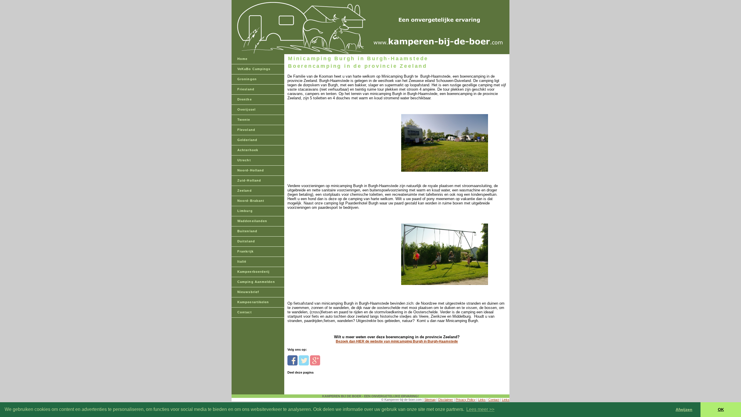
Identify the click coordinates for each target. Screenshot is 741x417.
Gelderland (247, 140)
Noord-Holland (250, 170)
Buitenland (247, 231)
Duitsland (246, 241)
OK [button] (721, 409)
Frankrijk (245, 251)
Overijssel (246, 109)
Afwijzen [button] (684, 409)
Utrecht (244, 160)
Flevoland (246, 129)
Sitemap (430, 399)
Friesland (245, 89)
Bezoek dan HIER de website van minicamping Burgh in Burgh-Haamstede (397, 341)
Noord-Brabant (250, 200)
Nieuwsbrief (248, 292)
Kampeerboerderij (253, 271)
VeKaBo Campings (254, 69)
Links (482, 399)
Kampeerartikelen (253, 302)
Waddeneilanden (252, 221)
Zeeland (244, 190)
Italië (242, 261)
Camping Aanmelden (256, 282)
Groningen (247, 79)
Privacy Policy (466, 399)
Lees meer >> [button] (480, 409)
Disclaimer (445, 399)
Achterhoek (247, 150)
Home (242, 59)
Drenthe (244, 99)
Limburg (245, 211)
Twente (243, 119)
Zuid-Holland (249, 180)
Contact (244, 312)
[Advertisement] (327, 136)
